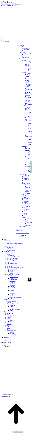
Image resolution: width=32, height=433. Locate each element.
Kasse (27, 233)
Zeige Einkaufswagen (21, 233)
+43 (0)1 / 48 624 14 (5, 5)
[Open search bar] (1, 39)
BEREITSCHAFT (14, 5)
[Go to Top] (16, 429)
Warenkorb (19, 230)
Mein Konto (19, 229)
